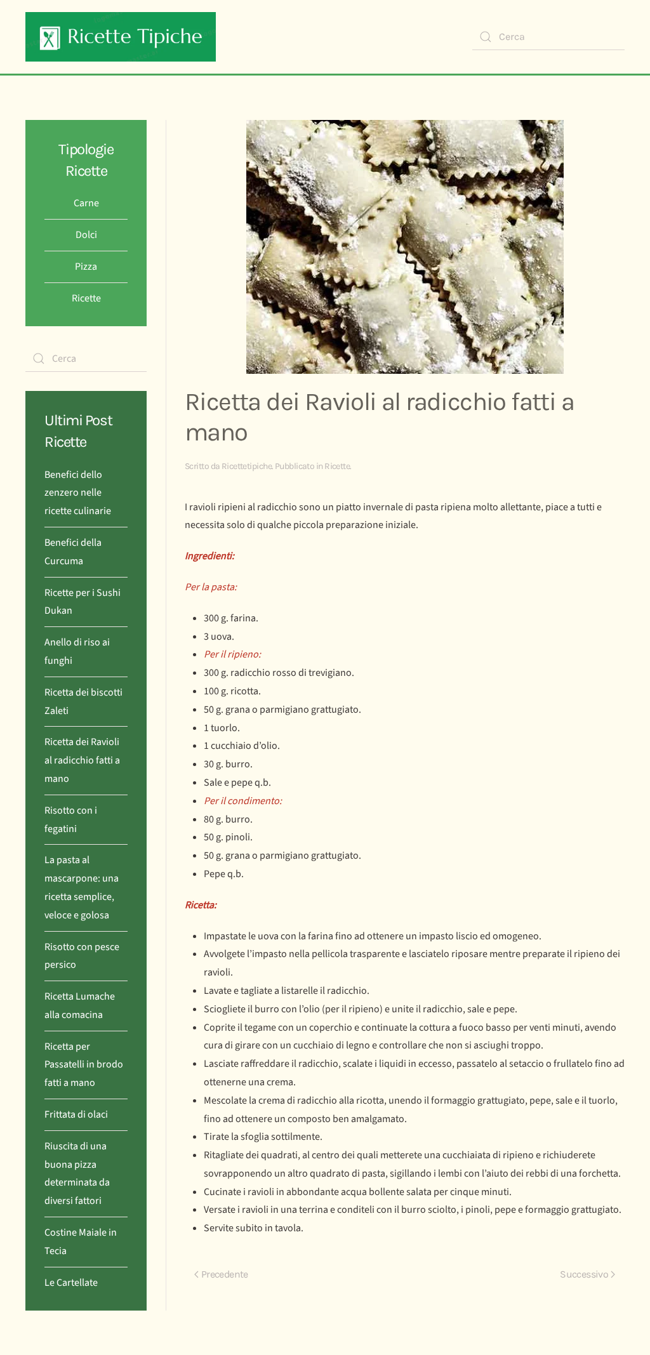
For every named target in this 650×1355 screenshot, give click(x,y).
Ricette (337, 466)
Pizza (86, 267)
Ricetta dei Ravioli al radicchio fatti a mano (82, 760)
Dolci (86, 235)
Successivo (584, 1274)
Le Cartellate (71, 1283)
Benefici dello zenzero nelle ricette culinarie (77, 493)
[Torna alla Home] (120, 36)
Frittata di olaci (76, 1114)
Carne (86, 203)
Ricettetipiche (247, 466)
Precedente (224, 1274)
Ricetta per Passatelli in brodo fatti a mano (83, 1065)
